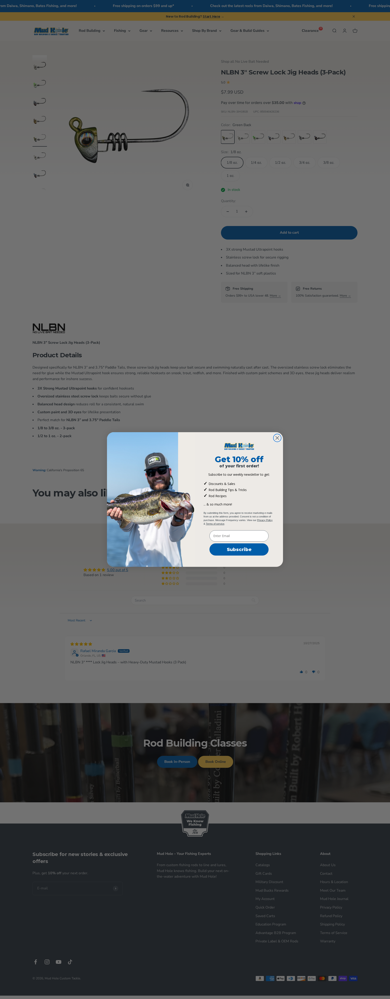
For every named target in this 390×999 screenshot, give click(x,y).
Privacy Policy (265, 520)
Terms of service (215, 523)
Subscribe (239, 549)
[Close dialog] (277, 438)
